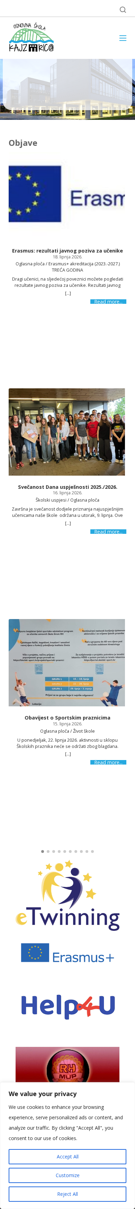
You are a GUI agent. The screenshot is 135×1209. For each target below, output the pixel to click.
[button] (42, 851)
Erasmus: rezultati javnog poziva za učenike (67, 251)
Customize (68, 1175)
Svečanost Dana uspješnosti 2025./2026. (67, 487)
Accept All (68, 1156)
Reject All (67, 1194)
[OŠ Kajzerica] (32, 38)
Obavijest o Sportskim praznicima (67, 718)
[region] (67, 1145)
